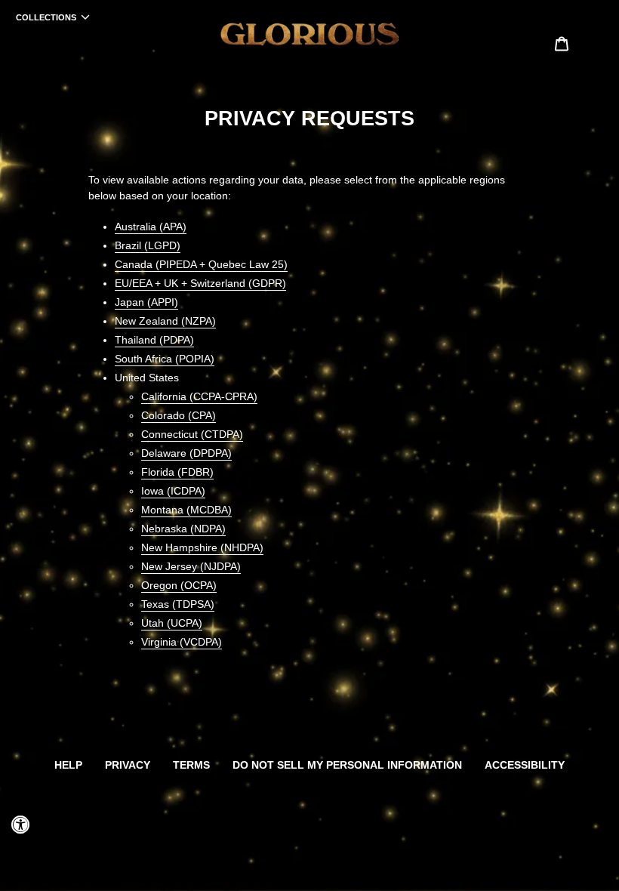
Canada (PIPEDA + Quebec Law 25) (201, 264)
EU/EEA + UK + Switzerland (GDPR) (200, 283)
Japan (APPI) (146, 302)
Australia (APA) (150, 226)
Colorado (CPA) (178, 415)
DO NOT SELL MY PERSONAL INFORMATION (347, 765)
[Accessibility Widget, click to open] (21, 825)
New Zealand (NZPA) (165, 321)
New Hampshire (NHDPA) (202, 547)
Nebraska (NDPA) (183, 529)
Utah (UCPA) (171, 623)
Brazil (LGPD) (147, 245)
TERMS (191, 765)
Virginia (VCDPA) (181, 642)
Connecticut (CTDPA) (192, 434)
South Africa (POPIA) (164, 359)
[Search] (541, 43)
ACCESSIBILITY (525, 765)
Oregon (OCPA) (179, 585)
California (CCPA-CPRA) (199, 396)
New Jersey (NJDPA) (191, 566)
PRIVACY (127, 765)
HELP (68, 765)
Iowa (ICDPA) (173, 491)
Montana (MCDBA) (186, 510)
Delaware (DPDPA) (186, 453)
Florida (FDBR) (177, 472)
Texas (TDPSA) (177, 604)
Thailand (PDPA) (154, 340)
